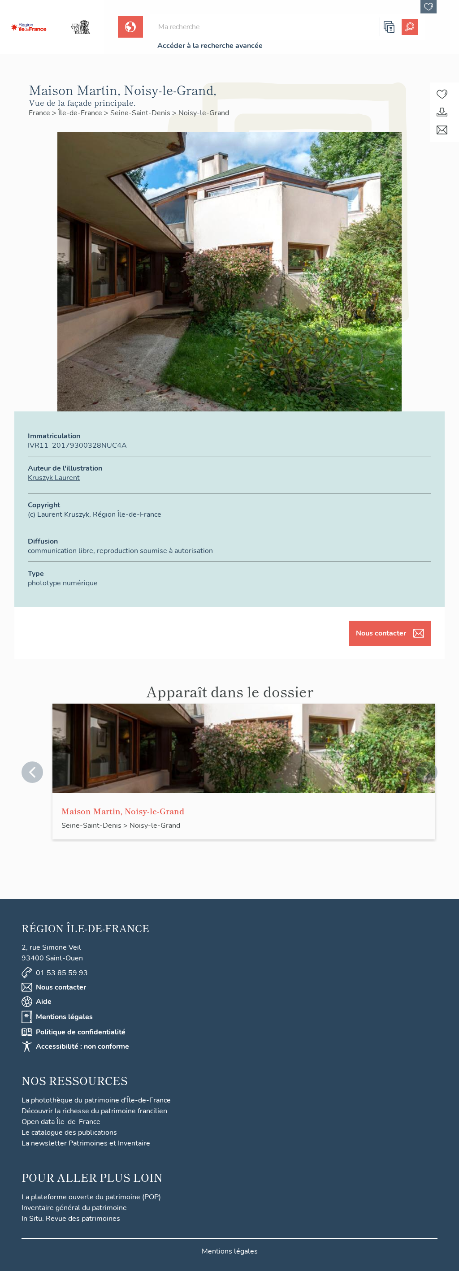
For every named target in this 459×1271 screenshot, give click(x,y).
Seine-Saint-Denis (141, 113)
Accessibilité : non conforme (82, 1046)
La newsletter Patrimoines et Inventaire (86, 1143)
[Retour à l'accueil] (28, 27)
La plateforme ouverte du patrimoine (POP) (91, 1197)
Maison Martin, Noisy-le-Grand (122, 811)
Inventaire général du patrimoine (74, 1208)
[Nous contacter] (442, 130)
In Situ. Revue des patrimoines (71, 1218)
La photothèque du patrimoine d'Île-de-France (96, 1100)
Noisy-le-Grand (203, 113)
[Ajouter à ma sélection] (442, 94)
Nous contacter (381, 633)
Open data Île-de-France (61, 1122)
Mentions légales (64, 1017)
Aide (44, 1002)
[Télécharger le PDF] (442, 112)
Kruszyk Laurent (54, 478)
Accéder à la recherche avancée (210, 46)
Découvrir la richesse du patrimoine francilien (94, 1111)
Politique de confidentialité (81, 1032)
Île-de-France (81, 113)
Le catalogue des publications (69, 1132)
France (40, 113)
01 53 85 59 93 (62, 973)
